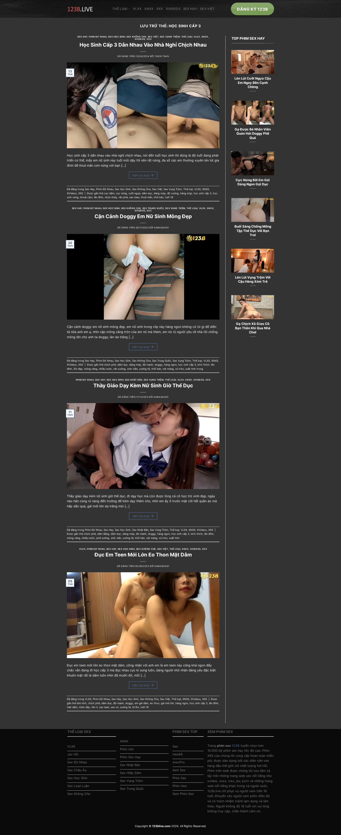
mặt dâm (72, 707)
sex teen (134, 197)
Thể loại (119, 9)
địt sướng (173, 193)
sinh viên (132, 368)
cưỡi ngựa (134, 193)
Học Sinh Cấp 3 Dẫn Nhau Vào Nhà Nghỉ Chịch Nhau (143, 45)
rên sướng (119, 368)
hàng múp (186, 193)
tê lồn (135, 707)
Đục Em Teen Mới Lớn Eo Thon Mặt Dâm (143, 555)
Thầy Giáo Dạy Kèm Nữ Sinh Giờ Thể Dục (143, 385)
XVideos (173, 9)
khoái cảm (86, 197)
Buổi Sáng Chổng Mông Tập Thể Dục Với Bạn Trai (252, 230)
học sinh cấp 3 (202, 193)
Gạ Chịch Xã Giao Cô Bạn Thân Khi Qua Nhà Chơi (252, 328)
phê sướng (102, 538)
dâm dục (147, 193)
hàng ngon (170, 364)
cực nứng (121, 193)
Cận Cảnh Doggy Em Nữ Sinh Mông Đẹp (143, 216)
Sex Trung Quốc (153, 208)
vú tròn (179, 368)
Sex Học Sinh (116, 36)
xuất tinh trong (194, 368)
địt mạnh (148, 364)
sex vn (114, 707)
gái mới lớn (167, 703)
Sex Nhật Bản (133, 379)
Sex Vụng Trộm (170, 36)
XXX (159, 9)
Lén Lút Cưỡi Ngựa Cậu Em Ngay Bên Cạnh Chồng (252, 82)
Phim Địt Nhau (98, 36)
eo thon (154, 703)
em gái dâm (141, 703)
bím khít (81, 703)
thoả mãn (146, 197)
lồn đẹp (78, 368)
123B (236, 746)
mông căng (90, 368)
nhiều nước (105, 368)
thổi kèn (158, 197)
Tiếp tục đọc (143, 175)
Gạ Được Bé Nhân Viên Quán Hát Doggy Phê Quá (253, 133)
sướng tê (144, 368)
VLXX (137, 9)
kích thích (203, 364)
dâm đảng (103, 533)
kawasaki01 (161, 227)
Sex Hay (190, 9)
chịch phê (110, 364)
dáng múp (160, 193)
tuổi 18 (169, 197)
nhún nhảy (111, 197)
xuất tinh (174, 538)
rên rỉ (94, 707)
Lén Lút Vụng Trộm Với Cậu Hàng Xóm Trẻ (253, 279)
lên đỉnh (98, 197)
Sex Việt (207, 9)
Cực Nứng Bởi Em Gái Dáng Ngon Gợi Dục (253, 182)
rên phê (123, 197)
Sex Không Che (136, 36)
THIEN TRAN (162, 56)
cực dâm (109, 193)
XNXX (148, 9)
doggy (158, 364)
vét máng (168, 368)
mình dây (84, 707)
